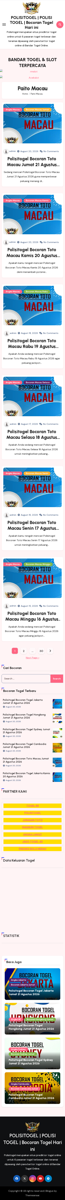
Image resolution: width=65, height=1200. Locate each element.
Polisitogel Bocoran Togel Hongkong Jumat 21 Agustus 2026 (24, 716)
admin (12, 151)
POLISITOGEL (32, 812)
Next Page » (32, 657)
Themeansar (32, 1195)
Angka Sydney (18, 1049)
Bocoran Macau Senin (37, 473)
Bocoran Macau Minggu (38, 564)
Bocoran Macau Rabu (37, 291)
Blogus (49, 1191)
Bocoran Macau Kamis (37, 200)
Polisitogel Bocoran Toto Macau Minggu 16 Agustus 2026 (31, 619)
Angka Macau (13, 109)
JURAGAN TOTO (33, 820)
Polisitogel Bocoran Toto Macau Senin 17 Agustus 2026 (31, 528)
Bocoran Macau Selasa (38, 382)
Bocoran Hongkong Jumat (40, 1019)
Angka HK (16, 1019)
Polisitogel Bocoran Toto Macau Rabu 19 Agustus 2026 (31, 346)
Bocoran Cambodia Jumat (24, 1088)
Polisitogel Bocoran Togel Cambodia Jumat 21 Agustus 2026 (24, 746)
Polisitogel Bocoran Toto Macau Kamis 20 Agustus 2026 (31, 255)
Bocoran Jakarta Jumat (23, 984)
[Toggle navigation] (4, 24)
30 (41, 651)
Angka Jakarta (18, 980)
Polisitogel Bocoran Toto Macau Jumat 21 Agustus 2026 (32, 164)
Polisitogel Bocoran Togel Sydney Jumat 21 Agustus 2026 (31, 1061)
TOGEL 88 (32, 805)
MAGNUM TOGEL (32, 827)
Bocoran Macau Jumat (37, 109)
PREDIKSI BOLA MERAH (32, 848)
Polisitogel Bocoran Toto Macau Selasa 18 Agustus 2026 (31, 437)
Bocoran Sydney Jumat (23, 1054)
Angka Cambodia (20, 1084)
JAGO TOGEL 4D (32, 841)
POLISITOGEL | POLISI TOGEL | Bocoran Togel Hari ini (31, 22)
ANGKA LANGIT (32, 834)
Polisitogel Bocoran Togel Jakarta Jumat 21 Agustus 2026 (23, 701)
